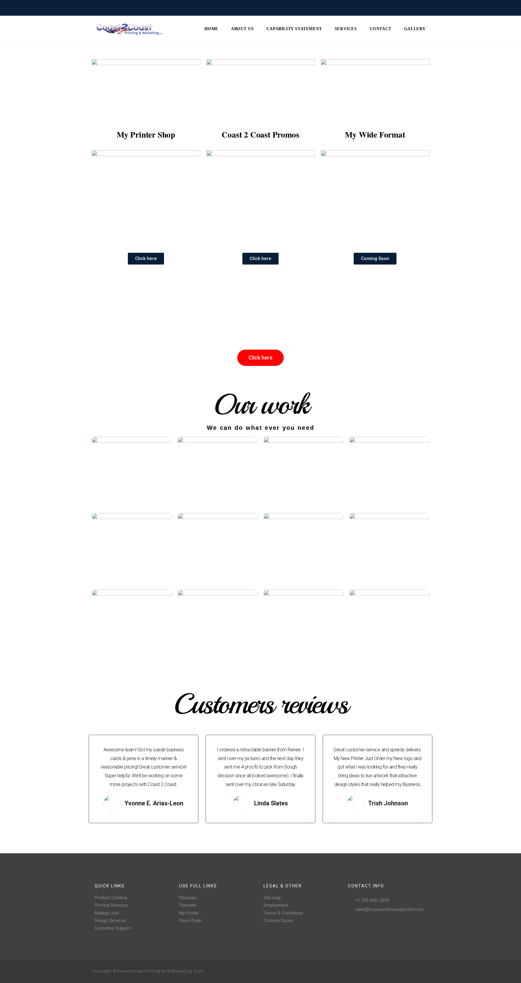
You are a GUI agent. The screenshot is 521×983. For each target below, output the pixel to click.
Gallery (415, 29)
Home (211, 29)
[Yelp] (415, 971)
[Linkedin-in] (424, 971)
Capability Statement (294, 29)
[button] (146, 259)
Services (346, 29)
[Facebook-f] (386, 971)
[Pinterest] (405, 971)
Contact (380, 29)
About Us (242, 29)
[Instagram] (395, 971)
